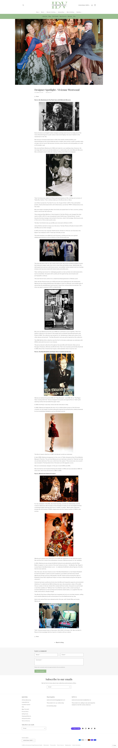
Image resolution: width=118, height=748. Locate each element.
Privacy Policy (25, 711)
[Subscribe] (69, 687)
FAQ (23, 707)
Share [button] (37, 96)
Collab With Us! (25, 702)
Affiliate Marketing (26, 700)
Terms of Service (26, 720)
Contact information (76, 745)
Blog (50, 16)
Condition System (26, 704)
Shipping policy (68, 745)
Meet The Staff (25, 709)
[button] (23, 5)
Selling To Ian (25, 713)
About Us (45, 16)
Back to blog (60, 642)
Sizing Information (26, 718)
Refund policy (46, 745)
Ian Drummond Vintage (29, 745)
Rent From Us (63, 16)
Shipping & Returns (26, 716)
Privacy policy (53, 745)
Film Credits (55, 16)
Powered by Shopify (38, 745)
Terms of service (60, 745)
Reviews (70, 16)
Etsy (74, 16)
